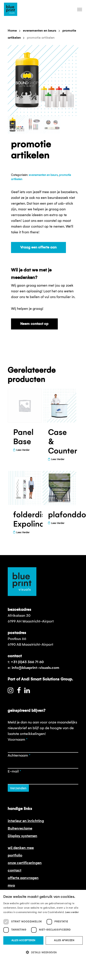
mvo (11, 885)
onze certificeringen (25, 863)
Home (12, 30)
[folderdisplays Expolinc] (25, 488)
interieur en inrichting (26, 821)
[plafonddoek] (60, 488)
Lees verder (72, 912)
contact (14, 870)
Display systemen (22, 836)
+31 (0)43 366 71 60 (27, 662)
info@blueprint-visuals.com (35, 668)
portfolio (15, 855)
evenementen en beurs (39, 30)
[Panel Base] (25, 406)
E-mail (14, 771)
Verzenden (18, 788)
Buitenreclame (20, 828)
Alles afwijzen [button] (64, 940)
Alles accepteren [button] (23, 940)
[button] (43, 952)
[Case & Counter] (60, 406)
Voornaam (18, 740)
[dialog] (43, 925)
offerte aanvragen (23, 878)
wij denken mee (21, 848)
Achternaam (19, 755)
